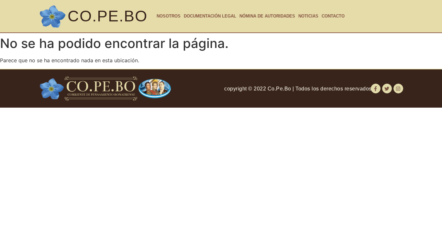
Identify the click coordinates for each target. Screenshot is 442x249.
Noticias (308, 16)
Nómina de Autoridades (267, 16)
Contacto (333, 16)
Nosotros (169, 16)
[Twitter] (387, 88)
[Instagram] (398, 88)
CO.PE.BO (108, 16)
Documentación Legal (210, 16)
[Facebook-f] (376, 88)
